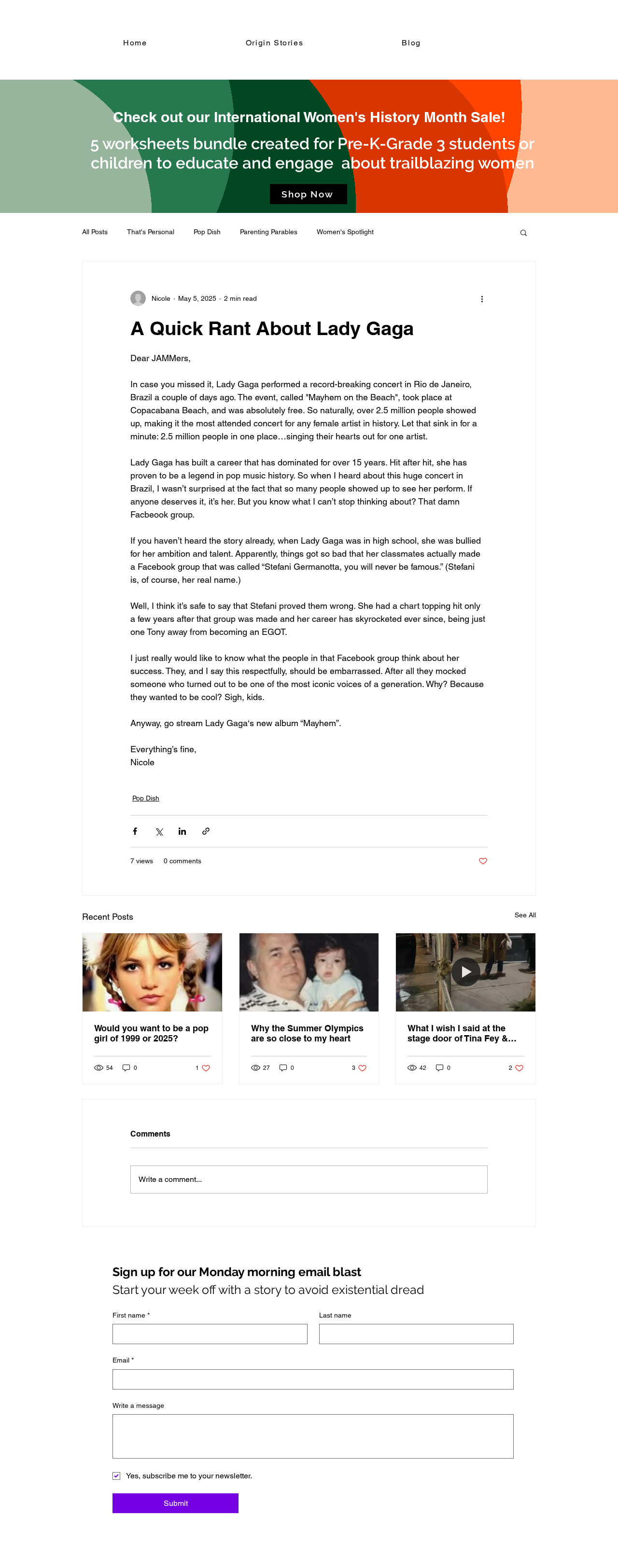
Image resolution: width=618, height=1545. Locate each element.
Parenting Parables (268, 232)
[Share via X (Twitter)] (158, 831)
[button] (523, 232)
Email (123, 1360)
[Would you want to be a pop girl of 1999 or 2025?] (152, 972)
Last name (335, 1315)
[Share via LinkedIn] (182, 831)
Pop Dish (207, 232)
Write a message (138, 1405)
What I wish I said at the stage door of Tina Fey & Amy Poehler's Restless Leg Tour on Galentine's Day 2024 (465, 1033)
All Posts (95, 232)
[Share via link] (206, 831)
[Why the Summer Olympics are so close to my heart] (309, 972)
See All (525, 915)
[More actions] (482, 298)
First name (131, 1315)
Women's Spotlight (345, 232)
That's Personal (150, 232)
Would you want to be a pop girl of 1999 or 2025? (151, 1033)
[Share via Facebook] (135, 831)
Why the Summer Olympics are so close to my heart (307, 1033)
